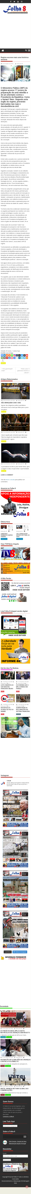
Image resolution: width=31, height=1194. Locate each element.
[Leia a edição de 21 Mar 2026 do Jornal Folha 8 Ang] (15, 848)
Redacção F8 (20, 63)
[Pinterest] (7, 358)
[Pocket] (12, 358)
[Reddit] (7, 355)
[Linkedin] (4, 355)
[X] (24, 355)
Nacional (3, 363)
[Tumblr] (17, 355)
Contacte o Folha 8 (8, 1116)
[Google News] (14, 358)
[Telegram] (24, 358)
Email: (5, 1153)
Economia (18, 714)
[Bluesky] (22, 355)
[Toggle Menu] (25, 1136)
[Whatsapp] (12, 355)
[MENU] (29, 50)
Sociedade (9, 1037)
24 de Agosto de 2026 (7, 1028)
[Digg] (19, 358)
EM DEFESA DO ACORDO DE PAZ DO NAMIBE (7, 709)
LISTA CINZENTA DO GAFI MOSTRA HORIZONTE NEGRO (7, 687)
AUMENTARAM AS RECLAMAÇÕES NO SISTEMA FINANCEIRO (23, 709)
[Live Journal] (17, 358)
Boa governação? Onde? (7, 369)
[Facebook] (2, 355)
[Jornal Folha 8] (2, 50)
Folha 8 (2, 1066)
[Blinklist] (4, 358)
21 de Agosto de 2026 (7, 1057)
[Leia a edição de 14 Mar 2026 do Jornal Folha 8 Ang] (15, 889)
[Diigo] (9, 358)
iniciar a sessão (10, 479)
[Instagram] (14, 355)
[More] (27, 358)
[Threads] (19, 355)
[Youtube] (27, 355)
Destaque (3, 1037)
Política (2, 691)
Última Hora (4, 539)
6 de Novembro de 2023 (9, 400)
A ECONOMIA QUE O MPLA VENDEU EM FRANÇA (22, 687)
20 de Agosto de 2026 (7, 1086)
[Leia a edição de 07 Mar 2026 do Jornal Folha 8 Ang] (15, 929)
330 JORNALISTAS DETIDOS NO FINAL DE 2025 (23, 535)
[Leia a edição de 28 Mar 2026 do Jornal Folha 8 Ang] (15, 808)
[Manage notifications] (27, 1186)
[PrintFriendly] (22, 358)
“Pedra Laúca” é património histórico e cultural (23, 370)
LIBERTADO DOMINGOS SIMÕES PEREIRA (7, 535)
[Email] (2, 358)
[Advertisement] (15, 31)
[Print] (9, 355)
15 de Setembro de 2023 (9, 432)
